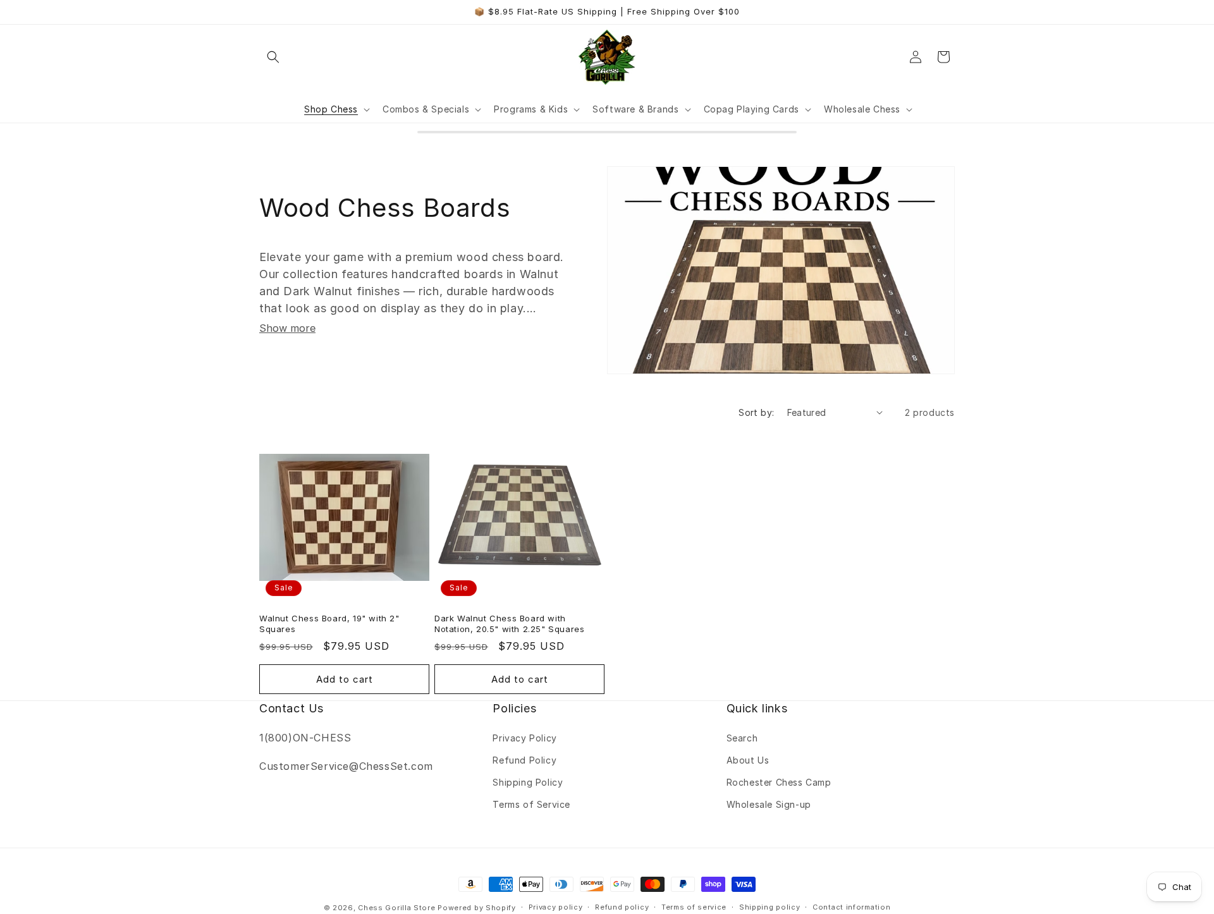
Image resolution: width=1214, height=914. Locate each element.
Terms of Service (531, 804)
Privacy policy (556, 907)
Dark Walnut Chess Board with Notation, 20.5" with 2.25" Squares (509, 623)
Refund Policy (524, 760)
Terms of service (694, 907)
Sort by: (756, 412)
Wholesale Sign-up (769, 804)
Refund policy (622, 907)
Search (742, 738)
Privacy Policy (524, 738)
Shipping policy (769, 907)
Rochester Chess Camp (779, 782)
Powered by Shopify (477, 907)
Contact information (851, 907)
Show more (287, 328)
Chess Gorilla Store (396, 907)
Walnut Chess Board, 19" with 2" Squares (329, 623)
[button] (273, 57)
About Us (748, 760)
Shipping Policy (528, 782)
